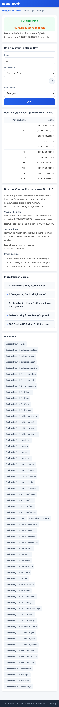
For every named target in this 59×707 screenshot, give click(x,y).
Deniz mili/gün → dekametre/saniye (21, 368)
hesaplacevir (11, 3)
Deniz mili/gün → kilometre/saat (20, 506)
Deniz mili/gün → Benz (15, 344)
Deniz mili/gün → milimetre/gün (19, 602)
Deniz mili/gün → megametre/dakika (21, 524)
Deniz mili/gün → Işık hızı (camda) (20, 470)
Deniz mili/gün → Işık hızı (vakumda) (21, 488)
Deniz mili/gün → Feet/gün (17, 398)
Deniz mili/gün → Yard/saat (18, 681)
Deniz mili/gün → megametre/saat (21, 536)
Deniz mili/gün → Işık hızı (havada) (21, 476)
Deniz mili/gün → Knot (15, 518)
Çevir (29, 101)
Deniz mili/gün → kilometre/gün (19, 500)
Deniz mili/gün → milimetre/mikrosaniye (23, 608)
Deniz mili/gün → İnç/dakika (18, 440)
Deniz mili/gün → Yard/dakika (18, 669)
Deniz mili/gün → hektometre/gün (20, 422)
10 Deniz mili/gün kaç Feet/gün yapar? (29, 315)
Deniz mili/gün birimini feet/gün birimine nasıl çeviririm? (30, 305)
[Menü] (54, 3)
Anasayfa (6, 11)
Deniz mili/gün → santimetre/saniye (21, 645)
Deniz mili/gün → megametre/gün (20, 530)
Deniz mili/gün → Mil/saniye (18, 590)
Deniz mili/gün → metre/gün (18, 554)
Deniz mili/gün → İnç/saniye (18, 458)
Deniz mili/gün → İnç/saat (17, 452)
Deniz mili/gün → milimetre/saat (20, 614)
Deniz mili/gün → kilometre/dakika (20, 494)
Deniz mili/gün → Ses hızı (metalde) (21, 656)
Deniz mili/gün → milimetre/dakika (20, 596)
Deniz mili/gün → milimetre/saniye (21, 620)
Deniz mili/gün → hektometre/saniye (22, 434)
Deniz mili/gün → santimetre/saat (20, 638)
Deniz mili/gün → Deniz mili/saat (20, 380)
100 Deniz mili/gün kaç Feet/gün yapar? (30, 324)
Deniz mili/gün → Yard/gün (17, 674)
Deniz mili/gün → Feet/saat (17, 404)
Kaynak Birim (10, 67)
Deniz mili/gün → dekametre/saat (20, 362)
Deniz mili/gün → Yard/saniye (18, 687)
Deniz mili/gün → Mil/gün (16, 578)
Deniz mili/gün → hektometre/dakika (21, 416)
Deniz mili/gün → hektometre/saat (21, 428)
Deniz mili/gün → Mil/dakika (18, 572)
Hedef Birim (9, 87)
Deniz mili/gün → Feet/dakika (18, 392)
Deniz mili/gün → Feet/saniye (18, 410)
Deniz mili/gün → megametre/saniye (22, 542)
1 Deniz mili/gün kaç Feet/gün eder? (27, 285)
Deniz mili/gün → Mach (39, 518)
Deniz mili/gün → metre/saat (18, 560)
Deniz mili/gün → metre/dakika (19, 548)
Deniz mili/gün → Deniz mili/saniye (21, 386)
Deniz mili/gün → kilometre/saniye (21, 512)
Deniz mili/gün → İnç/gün (17, 446)
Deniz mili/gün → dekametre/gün (20, 356)
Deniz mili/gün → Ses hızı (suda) (20, 663)
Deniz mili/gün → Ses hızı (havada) (21, 650)
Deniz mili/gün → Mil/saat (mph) (20, 584)
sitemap (52, 703)
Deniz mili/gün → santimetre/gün (20, 632)
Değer (7, 55)
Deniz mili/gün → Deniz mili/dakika (21, 374)
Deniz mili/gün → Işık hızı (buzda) (20, 464)
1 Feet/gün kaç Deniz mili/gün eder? (27, 294)
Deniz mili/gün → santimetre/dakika (21, 626)
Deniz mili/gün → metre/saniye (19, 566)
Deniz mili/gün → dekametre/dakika (21, 350)
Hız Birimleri (16, 11)
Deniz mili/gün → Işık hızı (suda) (19, 482)
